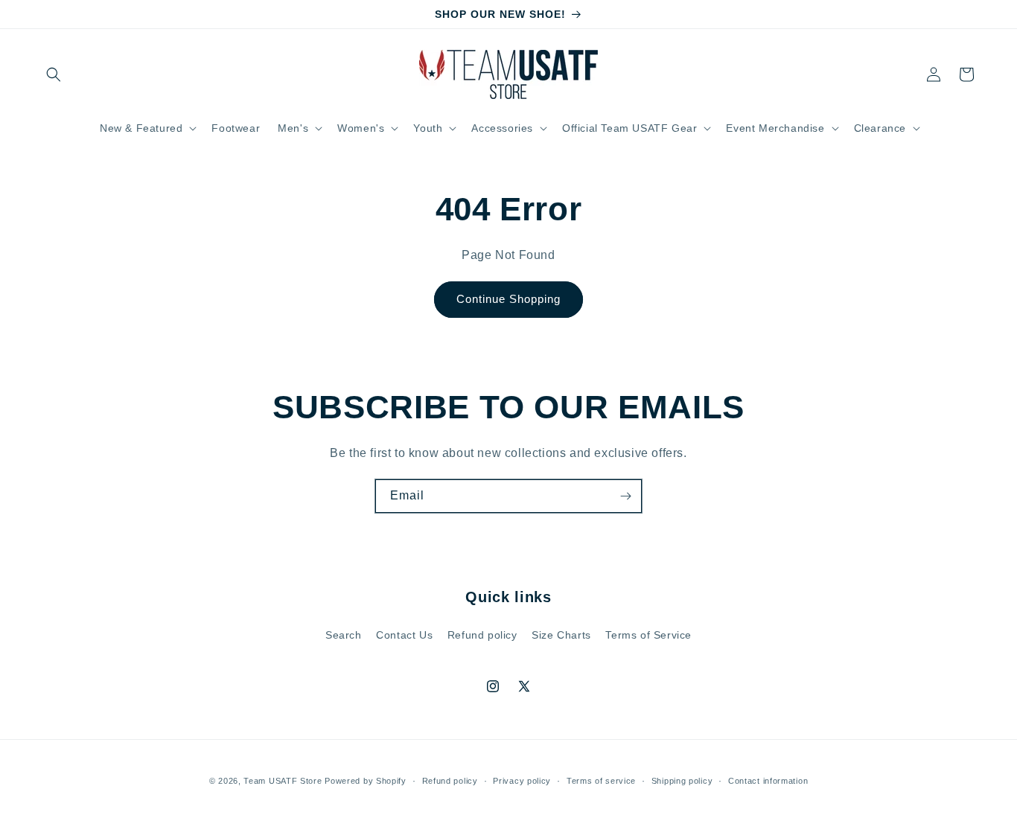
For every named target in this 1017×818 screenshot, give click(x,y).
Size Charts (561, 635)
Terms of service (601, 780)
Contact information (768, 780)
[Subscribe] (625, 496)
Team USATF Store (282, 780)
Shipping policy (682, 780)
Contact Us (404, 635)
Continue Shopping (508, 299)
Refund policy (482, 635)
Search (343, 635)
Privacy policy (522, 780)
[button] (53, 74)
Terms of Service (648, 635)
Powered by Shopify (366, 780)
